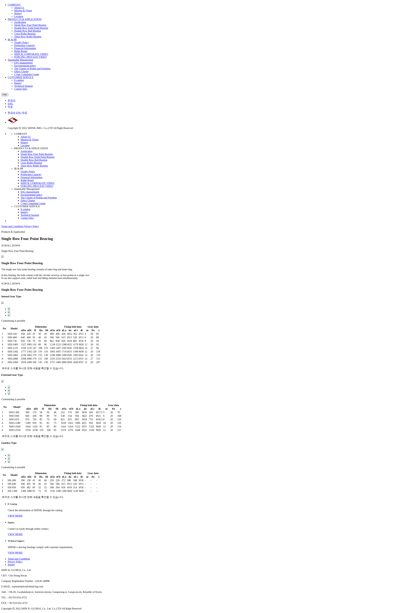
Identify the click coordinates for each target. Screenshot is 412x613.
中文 (10, 106)
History (18, 13)
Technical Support (23, 86)
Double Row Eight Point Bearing (31, 28)
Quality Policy (21, 42)
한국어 (11, 100)
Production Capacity (24, 45)
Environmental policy (25, 65)
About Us (19, 7)
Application (20, 22)
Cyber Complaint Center (26, 74)
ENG (5, 94)
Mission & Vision (23, 10)
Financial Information (25, 48)
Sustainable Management (20, 59)
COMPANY (14, 4)
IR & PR (12, 39)
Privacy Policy (31, 226)
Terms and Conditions (12, 226)
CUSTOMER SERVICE (20, 77)
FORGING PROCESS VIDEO (30, 57)
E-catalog (19, 80)
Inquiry (18, 83)
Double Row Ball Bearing (27, 30)
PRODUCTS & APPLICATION (25, 19)
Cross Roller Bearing (25, 33)
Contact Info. (21, 89)
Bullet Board (20, 51)
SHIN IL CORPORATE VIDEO (31, 54)
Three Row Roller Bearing (27, 36)
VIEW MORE (15, 515)
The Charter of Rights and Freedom (32, 68)
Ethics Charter (21, 71)
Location (18, 16)
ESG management (23, 62)
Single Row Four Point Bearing (30, 25)
